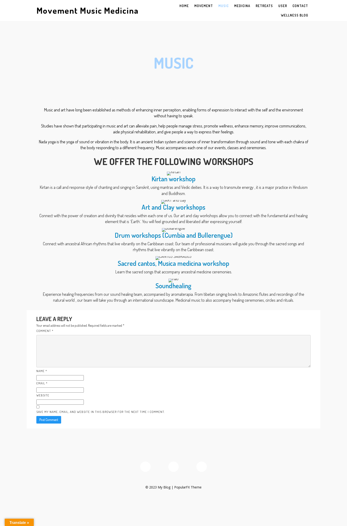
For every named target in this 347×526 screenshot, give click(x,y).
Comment (44, 331)
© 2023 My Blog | (159, 487)
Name (41, 371)
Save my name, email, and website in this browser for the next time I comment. (100, 412)
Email (41, 383)
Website (42, 395)
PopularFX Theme (188, 487)
